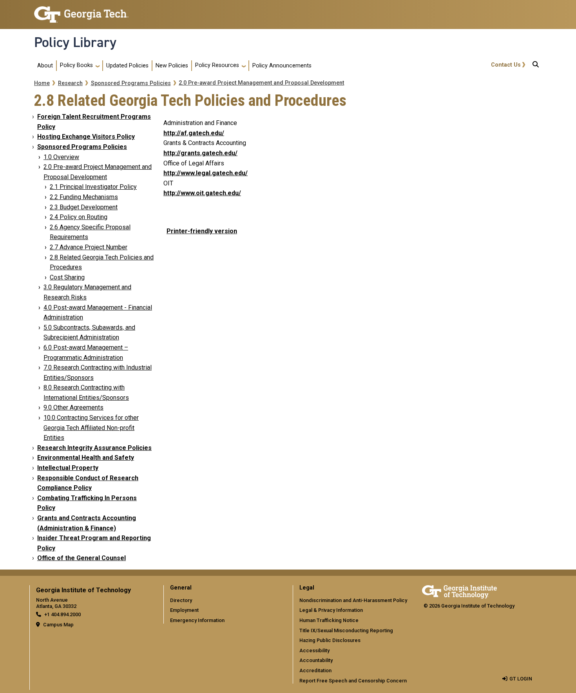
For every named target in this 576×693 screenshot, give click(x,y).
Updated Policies (127, 65)
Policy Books (76, 65)
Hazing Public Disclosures (329, 640)
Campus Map (58, 625)
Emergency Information (197, 620)
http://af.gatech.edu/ (193, 133)
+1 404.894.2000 (62, 614)
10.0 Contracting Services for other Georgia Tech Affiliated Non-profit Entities (91, 427)
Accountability (316, 660)
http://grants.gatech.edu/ (200, 153)
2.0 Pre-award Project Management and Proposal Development (261, 83)
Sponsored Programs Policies (131, 83)
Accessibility (314, 650)
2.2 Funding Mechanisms (84, 197)
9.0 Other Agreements (73, 407)
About (45, 65)
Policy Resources (217, 65)
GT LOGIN (520, 679)
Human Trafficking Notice (329, 620)
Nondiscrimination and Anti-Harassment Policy (353, 600)
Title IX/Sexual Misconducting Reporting (346, 630)
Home (42, 83)
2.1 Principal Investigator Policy (93, 186)
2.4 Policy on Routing (78, 217)
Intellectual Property (67, 468)
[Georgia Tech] (459, 590)
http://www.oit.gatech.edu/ (202, 193)
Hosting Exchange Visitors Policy (86, 136)
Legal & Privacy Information (331, 610)
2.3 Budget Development (84, 207)
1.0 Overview (61, 157)
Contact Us (506, 65)
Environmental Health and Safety (85, 457)
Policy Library (75, 42)
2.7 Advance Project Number (88, 247)
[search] (535, 66)
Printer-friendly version (202, 231)
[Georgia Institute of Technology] (81, 11)
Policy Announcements (282, 65)
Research (70, 83)
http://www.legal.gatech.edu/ (205, 173)
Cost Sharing (67, 277)
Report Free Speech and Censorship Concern (353, 681)
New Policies (172, 65)
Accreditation (315, 670)
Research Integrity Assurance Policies (94, 448)
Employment (184, 610)
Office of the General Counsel (81, 558)
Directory (181, 600)
